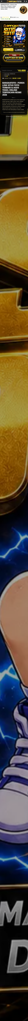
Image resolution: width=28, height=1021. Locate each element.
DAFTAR (19, 49)
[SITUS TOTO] (23, 9)
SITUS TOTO (5, 17)
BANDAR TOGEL (12, 78)
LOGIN (8, 49)
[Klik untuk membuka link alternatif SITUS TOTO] (14, 35)
